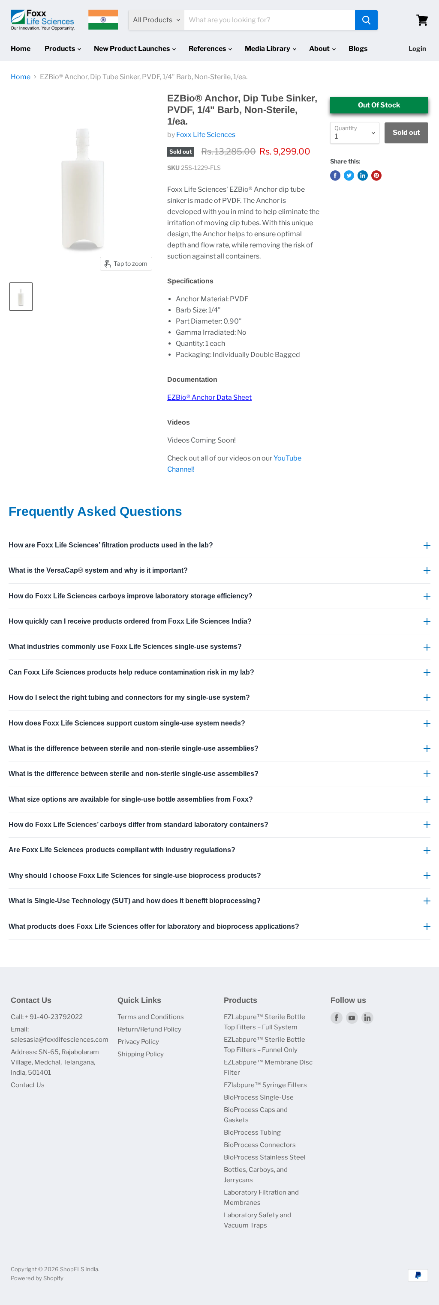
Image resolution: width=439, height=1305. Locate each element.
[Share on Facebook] (335, 175)
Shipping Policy (140, 1054)
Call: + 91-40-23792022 (47, 1017)
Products (60, 49)
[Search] (366, 20)
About (320, 49)
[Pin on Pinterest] (376, 175)
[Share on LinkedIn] (363, 175)
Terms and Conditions (150, 1017)
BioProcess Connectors (260, 1145)
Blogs (358, 49)
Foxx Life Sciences (205, 135)
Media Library (268, 49)
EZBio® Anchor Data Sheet (209, 397)
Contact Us (28, 1085)
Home (20, 49)
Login (417, 49)
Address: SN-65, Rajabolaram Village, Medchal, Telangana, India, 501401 (55, 1062)
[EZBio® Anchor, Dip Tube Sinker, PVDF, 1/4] (21, 296)
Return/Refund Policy (149, 1029)
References (208, 49)
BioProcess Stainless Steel (265, 1157)
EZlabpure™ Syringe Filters (265, 1085)
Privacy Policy (138, 1042)
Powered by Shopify (37, 1278)
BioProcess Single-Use (259, 1097)
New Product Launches (132, 49)
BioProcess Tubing (252, 1132)
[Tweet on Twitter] (349, 175)
